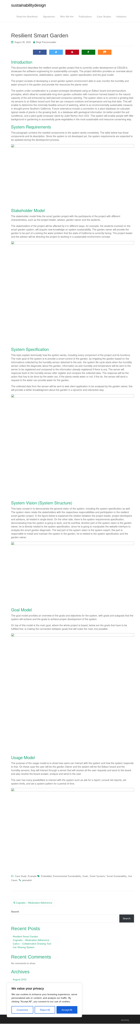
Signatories (49, 16)
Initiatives (121, 16)
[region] (44, 1000)
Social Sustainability (117, 876)
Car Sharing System (23, 947)
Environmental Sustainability (67, 876)
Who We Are (67, 16)
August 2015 (19, 979)
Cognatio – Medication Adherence (33, 902)
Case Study (20, 876)
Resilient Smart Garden (25, 936)
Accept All (67, 1009)
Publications (85, 16)
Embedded (46, 876)
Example (32, 876)
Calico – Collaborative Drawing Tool (32, 943)
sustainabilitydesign (28, 5)
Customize (22, 1009)
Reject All (45, 1009)
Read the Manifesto (27, 16)
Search (15, 911)
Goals (85, 876)
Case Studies (104, 16)
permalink (27, 880)
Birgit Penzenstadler (46, 42)
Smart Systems (97, 876)
